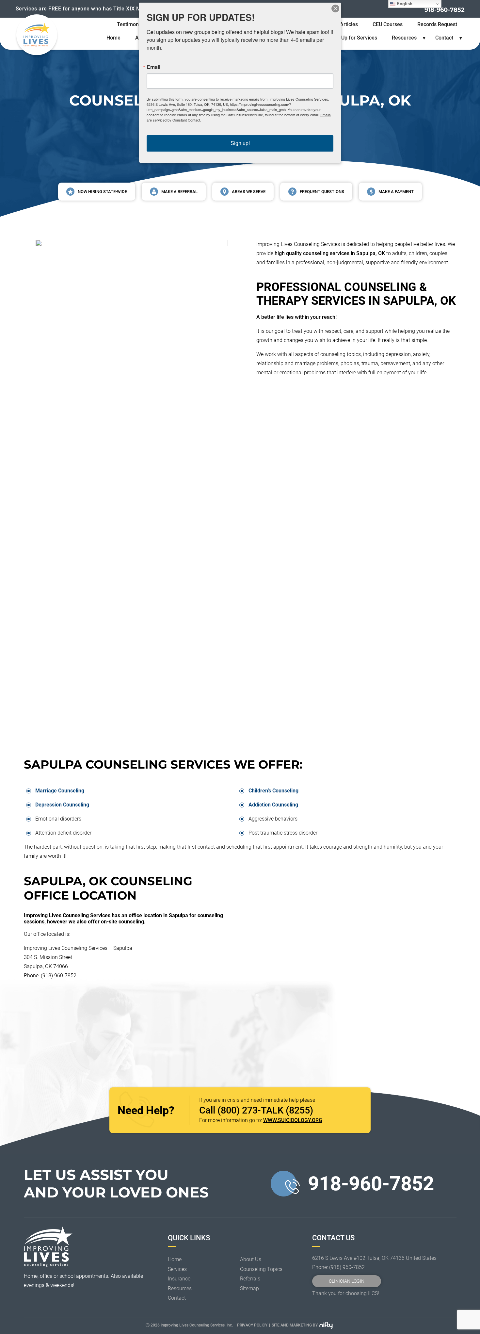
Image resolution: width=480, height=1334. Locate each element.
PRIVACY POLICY (252, 1325)
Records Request (437, 24)
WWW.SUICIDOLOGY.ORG (292, 1120)
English (403, 3)
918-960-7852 (444, 9)
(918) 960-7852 (347, 1267)
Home (113, 38)
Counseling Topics (261, 1269)
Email (153, 67)
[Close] (335, 8)
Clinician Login (346, 1281)
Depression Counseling (62, 805)
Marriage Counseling (59, 791)
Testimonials (132, 24)
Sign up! (240, 143)
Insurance (179, 1279)
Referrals (250, 1279)
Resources (404, 38)
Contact (444, 38)
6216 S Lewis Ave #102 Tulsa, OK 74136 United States (374, 1258)
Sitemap (249, 1288)
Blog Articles (343, 24)
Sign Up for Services (353, 38)
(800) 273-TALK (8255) (265, 1110)
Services (177, 1269)
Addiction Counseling (273, 805)
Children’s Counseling (273, 791)
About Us (250, 1259)
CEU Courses (388, 24)
